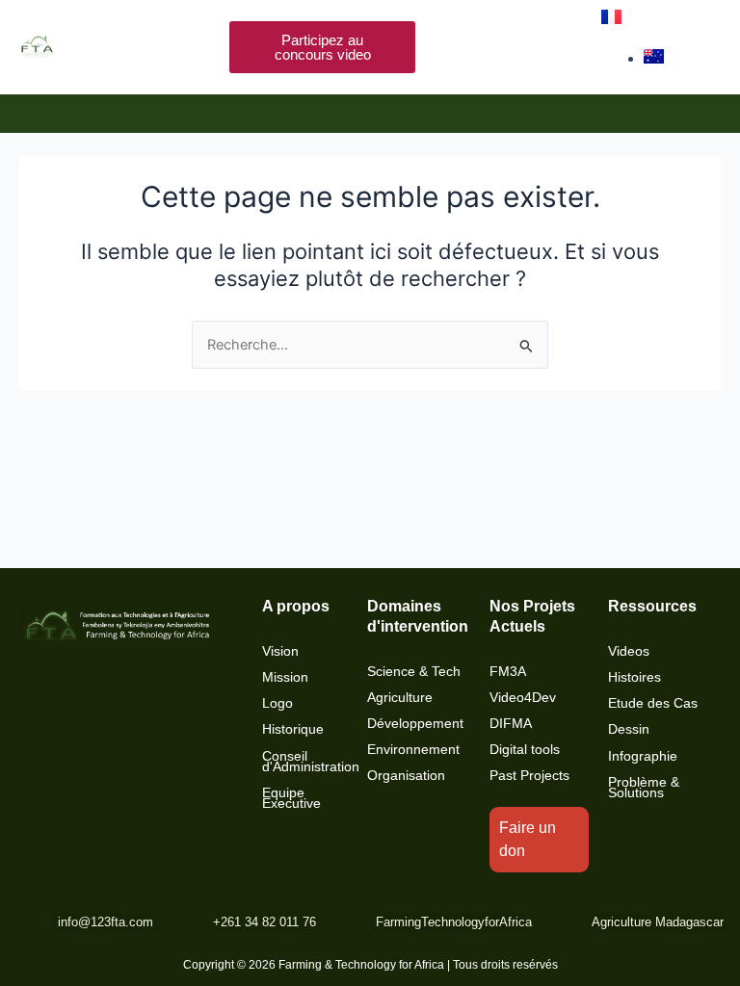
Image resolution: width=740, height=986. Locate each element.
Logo (277, 703)
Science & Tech (414, 671)
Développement (415, 723)
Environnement (413, 749)
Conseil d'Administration (310, 761)
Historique (293, 729)
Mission (285, 677)
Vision (280, 651)
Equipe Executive (291, 798)
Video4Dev (522, 697)
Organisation (406, 775)
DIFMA (510, 723)
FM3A (507, 671)
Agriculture (400, 697)
